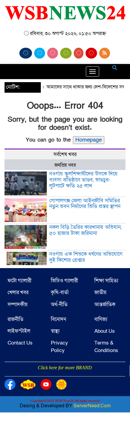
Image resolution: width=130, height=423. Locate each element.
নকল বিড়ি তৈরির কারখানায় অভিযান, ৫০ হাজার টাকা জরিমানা (85, 230)
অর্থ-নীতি (59, 304)
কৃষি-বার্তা (60, 292)
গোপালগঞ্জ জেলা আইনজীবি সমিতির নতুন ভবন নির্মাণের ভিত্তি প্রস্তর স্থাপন (84, 203)
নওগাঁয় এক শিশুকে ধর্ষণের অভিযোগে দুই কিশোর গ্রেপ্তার (85, 257)
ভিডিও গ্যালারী (64, 280)
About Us (104, 331)
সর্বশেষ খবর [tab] (65, 154)
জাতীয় (100, 292)
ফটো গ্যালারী (19, 280)
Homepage (88, 139)
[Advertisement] (65, 375)
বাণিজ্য (100, 319)
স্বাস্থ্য (55, 331)
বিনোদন (58, 319)
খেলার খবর (18, 292)
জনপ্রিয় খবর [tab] (65, 165)
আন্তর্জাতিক (104, 304)
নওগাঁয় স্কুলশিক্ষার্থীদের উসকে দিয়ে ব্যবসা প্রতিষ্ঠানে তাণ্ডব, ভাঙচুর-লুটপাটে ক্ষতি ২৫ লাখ (83, 179)
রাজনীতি (15, 319)
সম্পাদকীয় (18, 304)
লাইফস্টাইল (19, 331)
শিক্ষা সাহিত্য (106, 280)
